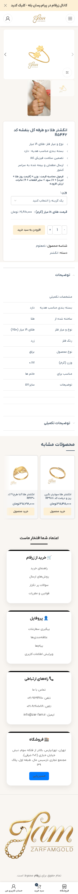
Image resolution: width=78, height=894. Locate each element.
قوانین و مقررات (39, 593)
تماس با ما (39, 690)
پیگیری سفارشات (39, 629)
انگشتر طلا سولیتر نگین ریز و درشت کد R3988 (57, 496)
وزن (64, 192)
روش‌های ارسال (39, 577)
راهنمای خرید (39, 568)
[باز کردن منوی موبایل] (70, 18)
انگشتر (54, 253)
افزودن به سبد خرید (29, 230)
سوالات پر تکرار (39, 585)
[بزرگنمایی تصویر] (67, 72)
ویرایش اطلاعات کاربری (39, 654)
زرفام (37, 876)
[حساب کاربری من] (8, 18)
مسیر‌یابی (39, 776)
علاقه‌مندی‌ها (39, 637)
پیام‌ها (39, 646)
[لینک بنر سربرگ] (45, 5)
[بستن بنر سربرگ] (5, 5)
